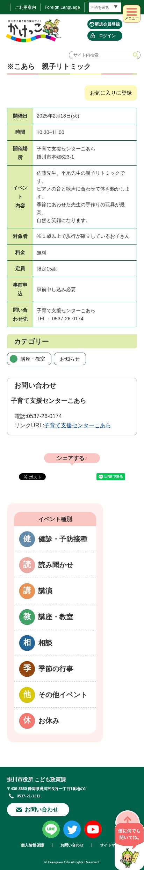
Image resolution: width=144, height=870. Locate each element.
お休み (48, 720)
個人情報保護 (32, 845)
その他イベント (62, 694)
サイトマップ (111, 845)
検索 (136, 55)
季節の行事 (55, 668)
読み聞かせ (55, 565)
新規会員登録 (107, 24)
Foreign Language (62, 7)
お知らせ (70, 359)
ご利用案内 (25, 7)
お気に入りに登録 (111, 93)
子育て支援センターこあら (77, 425)
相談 (45, 643)
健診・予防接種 (62, 539)
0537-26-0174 (44, 416)
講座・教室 (33, 359)
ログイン (107, 35)
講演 (45, 591)
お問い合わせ (41, 809)
